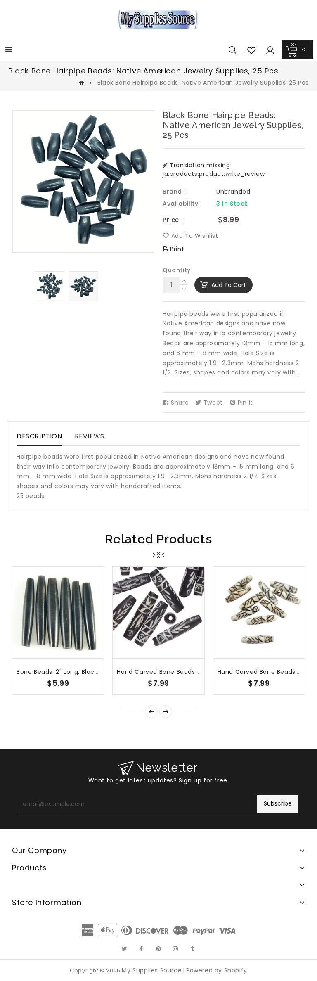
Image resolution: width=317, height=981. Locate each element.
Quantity (177, 270)
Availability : (182, 203)
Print (176, 249)
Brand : (174, 191)
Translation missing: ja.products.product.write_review (214, 169)
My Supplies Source (152, 970)
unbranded (233, 191)
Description (39, 436)
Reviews (89, 436)
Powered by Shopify (216, 970)
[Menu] (8, 50)
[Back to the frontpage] (82, 82)
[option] (49, 286)
